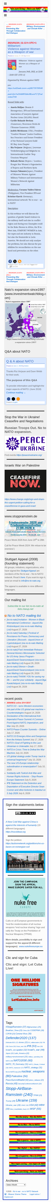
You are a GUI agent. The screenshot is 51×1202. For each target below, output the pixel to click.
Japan (10, 1053)
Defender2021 (12, 1042)
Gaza (12, 1046)
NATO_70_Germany (17, 1064)
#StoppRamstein (16, 1027)
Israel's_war (35, 1049)
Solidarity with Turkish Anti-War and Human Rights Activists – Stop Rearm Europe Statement (25, 776)
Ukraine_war (13, 1105)
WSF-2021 (27, 264)
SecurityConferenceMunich (30, 1084)
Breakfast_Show (14, 1030)
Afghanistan (34, 1027)
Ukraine (26, 1100)
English (16, 264)
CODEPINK (37, 1030)
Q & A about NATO (20, 361)
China (26, 1030)
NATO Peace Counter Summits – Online (26, 729)
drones (23, 1042)
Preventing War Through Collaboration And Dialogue (15, 28)
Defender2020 (21, 1038)
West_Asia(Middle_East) (19, 1109)
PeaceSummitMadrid (17, 1080)
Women (21, 264)
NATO (9, 1061)
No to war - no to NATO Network (25, 1191)
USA (33, 1105)
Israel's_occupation (16, 1050)
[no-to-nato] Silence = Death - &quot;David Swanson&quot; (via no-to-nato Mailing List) (26, 669)
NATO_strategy (33, 1067)
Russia (12, 1083)
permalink (15, 266)
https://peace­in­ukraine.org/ (29, 455)
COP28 (10, 1034)
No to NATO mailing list (24, 615)
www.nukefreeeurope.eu (31, 946)
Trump (10, 1101)
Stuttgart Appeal (28, 571)
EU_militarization (35, 1042)
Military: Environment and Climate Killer (36, 26)
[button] (10, 261)
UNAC (25, 1105)
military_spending (35, 1057)
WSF (36, 264)
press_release (36, 1080)
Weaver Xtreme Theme (17, 1194)
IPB (31, 1046)
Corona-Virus (23, 1034)
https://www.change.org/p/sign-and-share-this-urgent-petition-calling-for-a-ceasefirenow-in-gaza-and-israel (25, 502)
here (23, 577)
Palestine (19, 1076)
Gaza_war (21, 1046)
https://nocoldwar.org (16, 832)
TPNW (37, 1095)
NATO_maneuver (16, 1068)
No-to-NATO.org (13, 1072)
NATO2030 (23, 1060)
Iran (40, 1046)
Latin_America (21, 1053)
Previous (7, 9)
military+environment (17, 1057)
